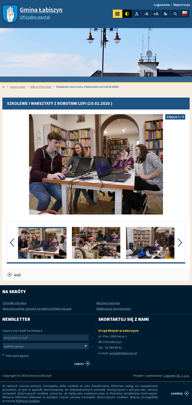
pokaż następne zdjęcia (180, 243)
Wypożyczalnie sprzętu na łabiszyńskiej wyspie (37, 308)
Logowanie (162, 5)
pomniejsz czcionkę (146, 14)
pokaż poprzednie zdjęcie (12, 164)
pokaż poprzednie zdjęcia (12, 243)
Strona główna (3, 87)
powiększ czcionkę (156, 14)
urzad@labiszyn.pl (123, 353)
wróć (17, 275)
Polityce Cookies (28, 401)
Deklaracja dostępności (113, 308)
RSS (165, 14)
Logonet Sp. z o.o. (176, 375)
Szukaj (175, 14)
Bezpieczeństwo (108, 303)
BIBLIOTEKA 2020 (41, 86)
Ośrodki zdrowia (14, 303)
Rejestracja (182, 5)
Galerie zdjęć (17, 86)
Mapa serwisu (136, 14)
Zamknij (177, 393)
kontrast (127, 14)
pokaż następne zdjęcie (179, 164)
